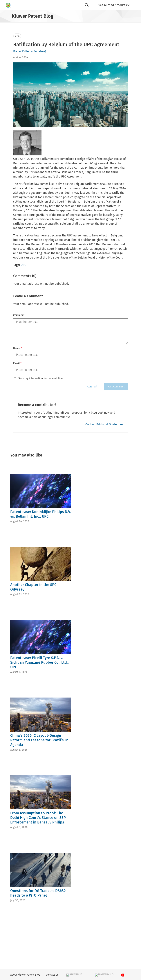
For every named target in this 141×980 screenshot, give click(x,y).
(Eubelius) (39, 51)
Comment (18, 315)
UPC (17, 35)
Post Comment (115, 386)
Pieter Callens (22, 51)
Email (17, 363)
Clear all (92, 386)
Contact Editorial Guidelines (104, 424)
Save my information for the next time (40, 378)
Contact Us (52, 974)
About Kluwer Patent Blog (25, 974)
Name (17, 348)
